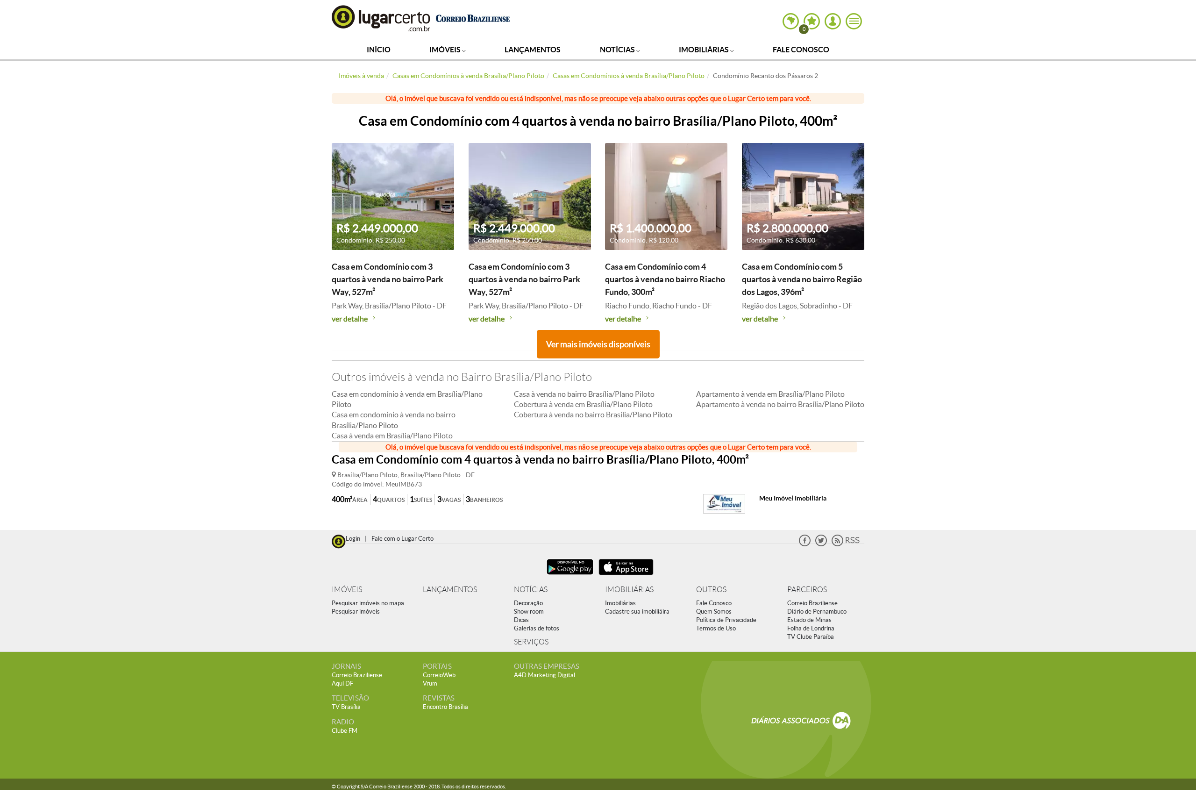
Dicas (521, 619)
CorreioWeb (439, 675)
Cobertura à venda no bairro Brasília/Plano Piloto (593, 414)
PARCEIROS (807, 590)
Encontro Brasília (445, 706)
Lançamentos (533, 49)
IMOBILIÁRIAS (629, 590)
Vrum (430, 683)
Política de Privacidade (726, 619)
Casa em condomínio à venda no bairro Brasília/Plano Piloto (394, 419)
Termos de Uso (716, 628)
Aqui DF (342, 683)
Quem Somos (714, 611)
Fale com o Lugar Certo (402, 538)
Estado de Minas (809, 619)
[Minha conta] (833, 21)
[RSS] (846, 544)
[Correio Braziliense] (472, 17)
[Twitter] (821, 544)
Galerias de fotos (536, 628)
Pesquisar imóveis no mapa (368, 603)
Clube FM (344, 730)
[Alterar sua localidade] (791, 21)
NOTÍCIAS (531, 590)
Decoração (528, 603)
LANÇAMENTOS (450, 590)
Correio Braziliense (812, 603)
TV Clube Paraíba (810, 636)
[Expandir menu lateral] (854, 21)
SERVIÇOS (531, 642)
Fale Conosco (801, 49)
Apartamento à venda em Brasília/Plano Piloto (770, 394)
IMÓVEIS (347, 590)
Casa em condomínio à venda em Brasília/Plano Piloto (407, 399)
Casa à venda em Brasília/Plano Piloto (392, 435)
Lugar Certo (381, 18)
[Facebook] (805, 544)
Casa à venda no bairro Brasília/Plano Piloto (584, 394)
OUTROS (711, 590)
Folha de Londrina (810, 628)
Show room (529, 611)
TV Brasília (346, 706)
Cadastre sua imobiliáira (637, 611)
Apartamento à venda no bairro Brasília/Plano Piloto (780, 404)
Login (353, 538)
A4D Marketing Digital (544, 675)
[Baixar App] (570, 575)
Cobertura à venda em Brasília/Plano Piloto (583, 404)
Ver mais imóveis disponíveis (598, 344)
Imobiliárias (704, 49)
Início (379, 49)
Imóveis (445, 49)
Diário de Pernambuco (817, 611)
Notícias (618, 49)
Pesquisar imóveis (356, 611)
